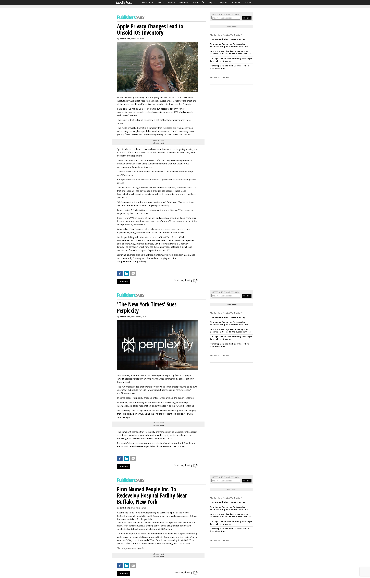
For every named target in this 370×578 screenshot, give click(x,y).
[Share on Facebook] (120, 273)
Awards (171, 2)
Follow (248, 2)
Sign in (212, 2)
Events (161, 2)
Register (223, 2)
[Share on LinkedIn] (126, 273)
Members (183, 2)
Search (203, 2)
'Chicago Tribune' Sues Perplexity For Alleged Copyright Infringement (231, 59)
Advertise (236, 2)
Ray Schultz (125, 38)
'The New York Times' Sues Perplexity (227, 39)
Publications (147, 2)
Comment (123, 281)
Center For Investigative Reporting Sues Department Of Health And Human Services (230, 52)
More (195, 2)
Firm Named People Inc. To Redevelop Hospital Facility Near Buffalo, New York (229, 45)
